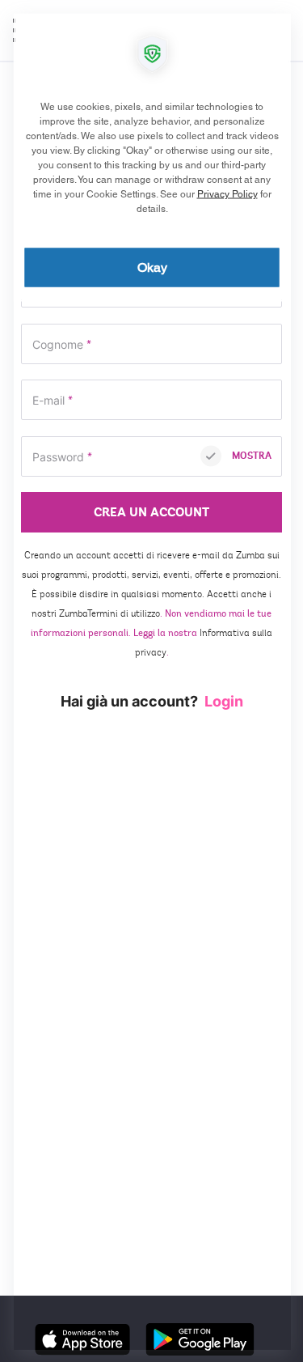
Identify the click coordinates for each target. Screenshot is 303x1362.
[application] (151, 681)
